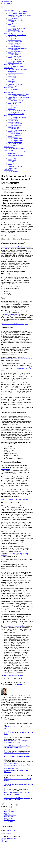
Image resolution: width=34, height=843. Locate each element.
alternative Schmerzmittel (15, 626)
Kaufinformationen (9, 820)
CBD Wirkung (8, 818)
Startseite (3, 187)
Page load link (5, 840)
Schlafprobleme (8, 821)
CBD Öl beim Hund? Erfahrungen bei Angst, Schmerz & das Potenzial (17, 793)
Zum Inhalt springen (6, 1)
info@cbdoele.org (10, 830)
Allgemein (7, 810)
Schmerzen (4, 233)
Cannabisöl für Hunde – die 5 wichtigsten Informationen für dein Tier (16, 741)
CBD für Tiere (18, 675)
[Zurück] (1, 803)
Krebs (2, 590)
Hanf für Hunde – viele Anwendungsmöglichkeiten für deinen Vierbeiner (18, 764)
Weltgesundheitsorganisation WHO (11, 314)
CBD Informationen (10, 815)
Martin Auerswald (8, 675)
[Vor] (3, 803)
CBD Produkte (8, 816)
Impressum (9, 833)
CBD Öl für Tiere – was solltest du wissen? (16, 753)
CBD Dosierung (9, 811)
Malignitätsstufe (5, 469)
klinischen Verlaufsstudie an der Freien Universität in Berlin (15, 358)
